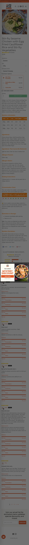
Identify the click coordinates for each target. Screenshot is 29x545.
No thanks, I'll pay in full (7, 278)
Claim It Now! (7, 276)
